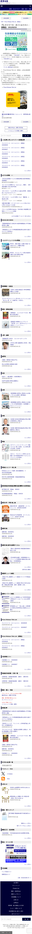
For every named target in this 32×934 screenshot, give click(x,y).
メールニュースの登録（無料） (16, 130)
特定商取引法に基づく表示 (16, 911)
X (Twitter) (10, 773)
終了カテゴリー (16, 914)
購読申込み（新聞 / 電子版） (9, 695)
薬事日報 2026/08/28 (8, 536)
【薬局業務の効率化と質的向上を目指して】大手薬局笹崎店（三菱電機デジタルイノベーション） (20, 404)
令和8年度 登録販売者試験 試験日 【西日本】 (15, 676)
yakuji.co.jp (5, 924)
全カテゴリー (16, 9)
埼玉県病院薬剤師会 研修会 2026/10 (12, 493)
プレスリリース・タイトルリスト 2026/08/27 (14, 627)
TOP (2, 21)
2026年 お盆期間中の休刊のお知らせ (20, 787)
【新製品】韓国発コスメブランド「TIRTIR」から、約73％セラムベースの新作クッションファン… (20, 323)
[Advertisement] (16, 274)
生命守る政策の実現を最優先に (10, 381)
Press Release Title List (9, 87)
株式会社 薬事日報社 (16, 926)
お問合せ (16, 902)
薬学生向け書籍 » (26, 569)
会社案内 (16, 882)
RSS (8, 778)
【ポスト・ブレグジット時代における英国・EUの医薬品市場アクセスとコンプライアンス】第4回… (20, 455)
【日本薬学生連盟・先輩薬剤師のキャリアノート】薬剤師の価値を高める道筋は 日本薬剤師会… (20, 559)
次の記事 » (26, 18)
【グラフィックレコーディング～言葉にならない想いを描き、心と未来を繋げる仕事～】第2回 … (20, 446)
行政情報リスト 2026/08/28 (9, 660)
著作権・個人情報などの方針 (16, 905)
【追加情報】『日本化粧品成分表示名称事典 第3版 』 (16, 833)
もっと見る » (28, 170)
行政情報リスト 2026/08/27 (9, 664)
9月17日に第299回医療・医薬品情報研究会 (13, 477)
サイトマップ (16, 885)
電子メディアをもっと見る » (24, 825)
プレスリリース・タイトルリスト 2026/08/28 (14, 623)
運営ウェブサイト (16, 894)
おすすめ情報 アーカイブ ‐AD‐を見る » (21, 216)
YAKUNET (17, 55)
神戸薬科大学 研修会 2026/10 (10, 489)
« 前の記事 (6, 18)
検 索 (26, 135)
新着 (10, 9)
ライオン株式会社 (8, 67)
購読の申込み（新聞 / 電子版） (16, 127)
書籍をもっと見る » (26, 823)
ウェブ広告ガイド (6, 871)
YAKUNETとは (8, 58)
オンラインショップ (7, 699)
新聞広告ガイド (6, 874)
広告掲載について (16, 897)
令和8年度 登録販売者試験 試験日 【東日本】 (15, 681)
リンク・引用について (16, 908)
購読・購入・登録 (26, 9)
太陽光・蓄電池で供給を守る (9, 360)
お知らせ (16, 899)
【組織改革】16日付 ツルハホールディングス (14, 338)
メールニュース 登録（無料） (10, 704)
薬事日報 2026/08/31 (8, 532)
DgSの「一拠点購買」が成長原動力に (12, 376)
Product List (16, 888)
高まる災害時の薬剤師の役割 (9, 364)
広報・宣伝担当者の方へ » (24, 877)
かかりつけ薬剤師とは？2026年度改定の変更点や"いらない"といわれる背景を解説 (20, 599)
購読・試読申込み (16, 891)
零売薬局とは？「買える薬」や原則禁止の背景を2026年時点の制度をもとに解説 (20, 607)
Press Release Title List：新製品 (12, 21)
